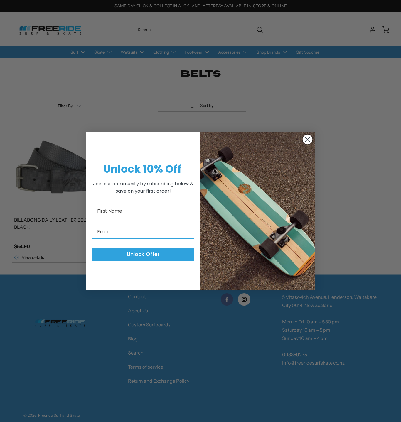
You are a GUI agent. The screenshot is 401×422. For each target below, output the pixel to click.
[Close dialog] (307, 139)
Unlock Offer (143, 254)
